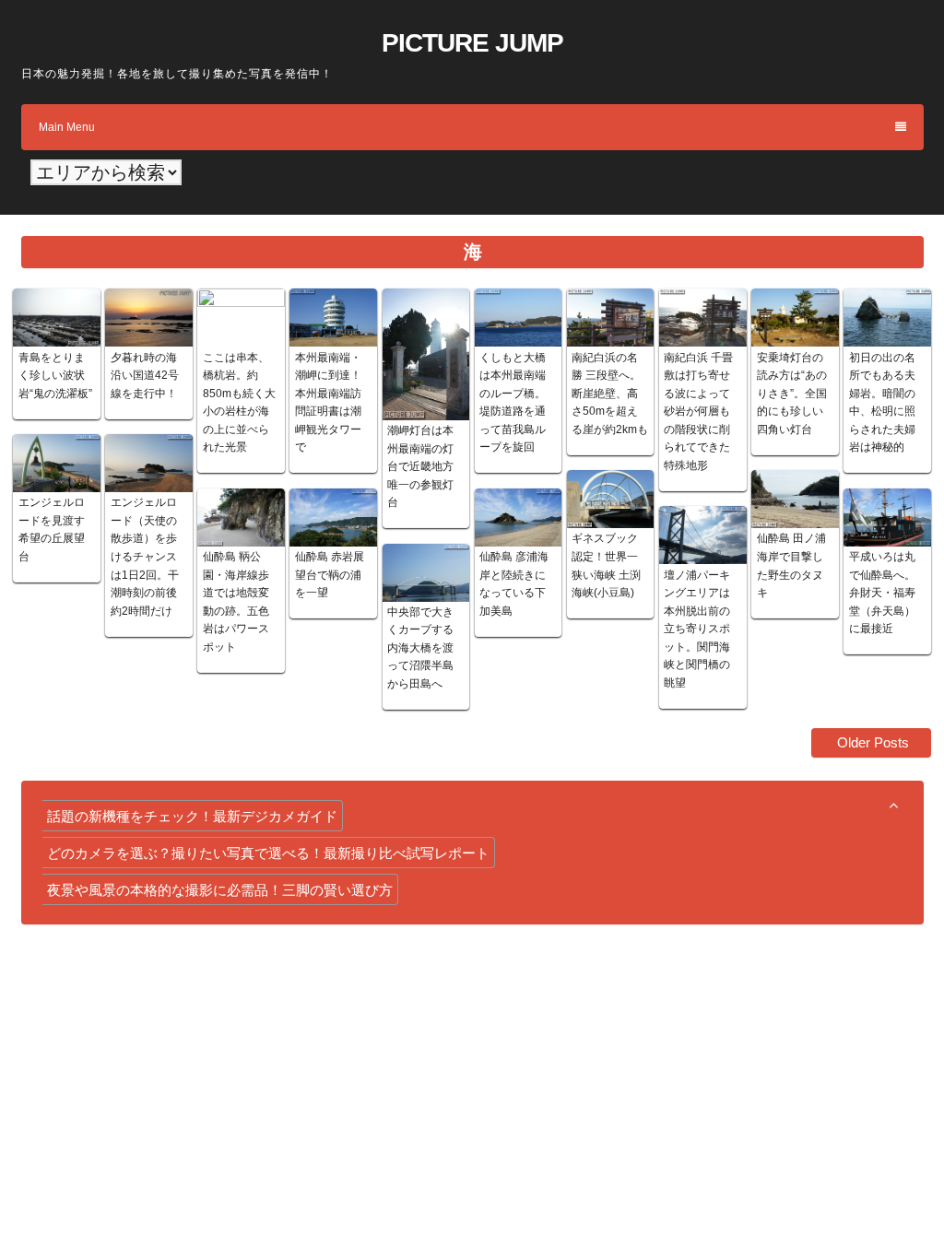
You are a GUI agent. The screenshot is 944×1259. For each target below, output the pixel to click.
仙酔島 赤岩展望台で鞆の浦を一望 (329, 574)
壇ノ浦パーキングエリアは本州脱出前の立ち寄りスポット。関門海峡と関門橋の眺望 (697, 629)
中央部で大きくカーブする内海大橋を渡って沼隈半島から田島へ (420, 647)
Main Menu (67, 127)
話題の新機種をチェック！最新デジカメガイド (192, 816)
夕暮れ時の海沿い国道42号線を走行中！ (145, 375)
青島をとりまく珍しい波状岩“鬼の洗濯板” (55, 375)
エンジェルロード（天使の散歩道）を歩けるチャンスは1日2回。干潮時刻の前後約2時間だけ (145, 556)
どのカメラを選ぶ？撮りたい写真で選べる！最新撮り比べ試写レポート (268, 853)
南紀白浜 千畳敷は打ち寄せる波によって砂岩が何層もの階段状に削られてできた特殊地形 (698, 411)
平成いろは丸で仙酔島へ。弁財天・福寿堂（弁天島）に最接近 (882, 592)
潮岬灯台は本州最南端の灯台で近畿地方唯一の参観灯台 (420, 466)
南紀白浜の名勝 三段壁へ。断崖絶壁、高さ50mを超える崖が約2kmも (610, 393)
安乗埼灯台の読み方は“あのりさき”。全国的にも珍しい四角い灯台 (792, 393)
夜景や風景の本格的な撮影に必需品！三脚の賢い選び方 (220, 890)
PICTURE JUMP (472, 43)
